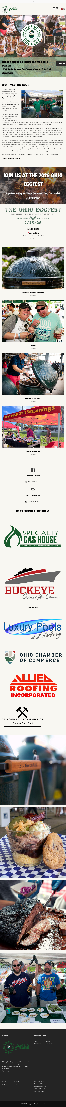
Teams (4, 1081)
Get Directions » (39, 1091)
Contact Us (37, 1044)
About (36, 1041)
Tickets (16, 1084)
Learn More (33, 295)
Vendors (4, 1084)
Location (48, 1041)
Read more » (6, 1071)
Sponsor (16, 1081)
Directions (33, 239)
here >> (40, 136)
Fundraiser (49, 1044)
